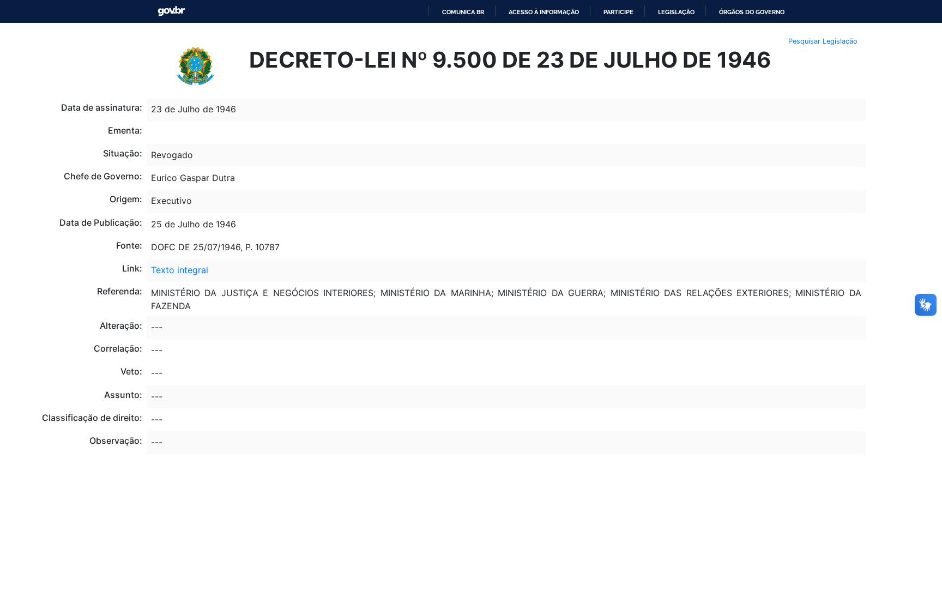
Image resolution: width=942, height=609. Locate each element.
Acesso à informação (544, 12)
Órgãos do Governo (751, 12)
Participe (618, 12)
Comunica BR (463, 12)
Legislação (676, 12)
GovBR (171, 11)
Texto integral (179, 269)
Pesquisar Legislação (823, 41)
